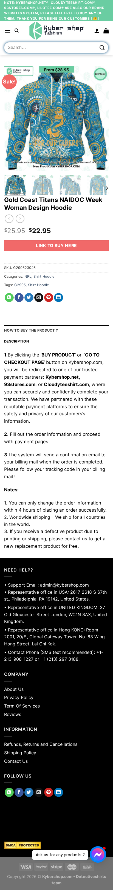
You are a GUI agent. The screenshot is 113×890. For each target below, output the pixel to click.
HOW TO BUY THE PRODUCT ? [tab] (31, 330)
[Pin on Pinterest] (48, 297)
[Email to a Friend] (38, 297)
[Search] (17, 30)
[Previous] (13, 118)
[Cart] (106, 31)
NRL (27, 276)
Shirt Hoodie (43, 276)
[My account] (97, 31)
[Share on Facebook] (19, 297)
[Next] (100, 118)
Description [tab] (16, 341)
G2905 (20, 285)
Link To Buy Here (56, 245)
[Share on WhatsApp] (9, 297)
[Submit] (102, 47)
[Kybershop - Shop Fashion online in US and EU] (56, 31)
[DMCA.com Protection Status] (56, 845)
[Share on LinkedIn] (58, 297)
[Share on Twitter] (28, 297)
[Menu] (7, 30)
